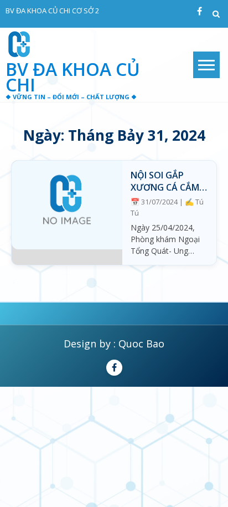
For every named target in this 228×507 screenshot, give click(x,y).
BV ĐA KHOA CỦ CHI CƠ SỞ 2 (52, 11)
